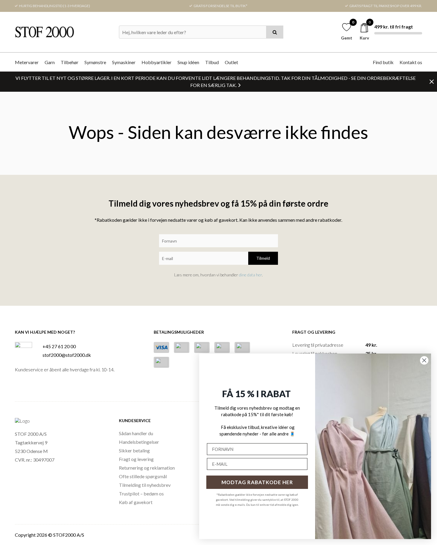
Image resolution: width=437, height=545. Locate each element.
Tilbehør (69, 62)
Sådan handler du (136, 433)
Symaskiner (124, 62)
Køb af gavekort (136, 502)
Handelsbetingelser (139, 442)
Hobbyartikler (157, 62)
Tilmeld (263, 258)
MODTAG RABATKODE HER (257, 482)
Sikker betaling (134, 450)
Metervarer (27, 62)
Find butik (383, 62)
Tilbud (212, 62)
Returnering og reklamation (147, 467)
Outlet (231, 62)
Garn (50, 62)
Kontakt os (411, 62)
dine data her (250, 274)
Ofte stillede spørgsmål (143, 476)
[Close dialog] (424, 360)
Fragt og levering (136, 459)
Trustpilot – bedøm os (141, 493)
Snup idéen (188, 62)
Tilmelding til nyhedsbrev (145, 485)
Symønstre (95, 62)
